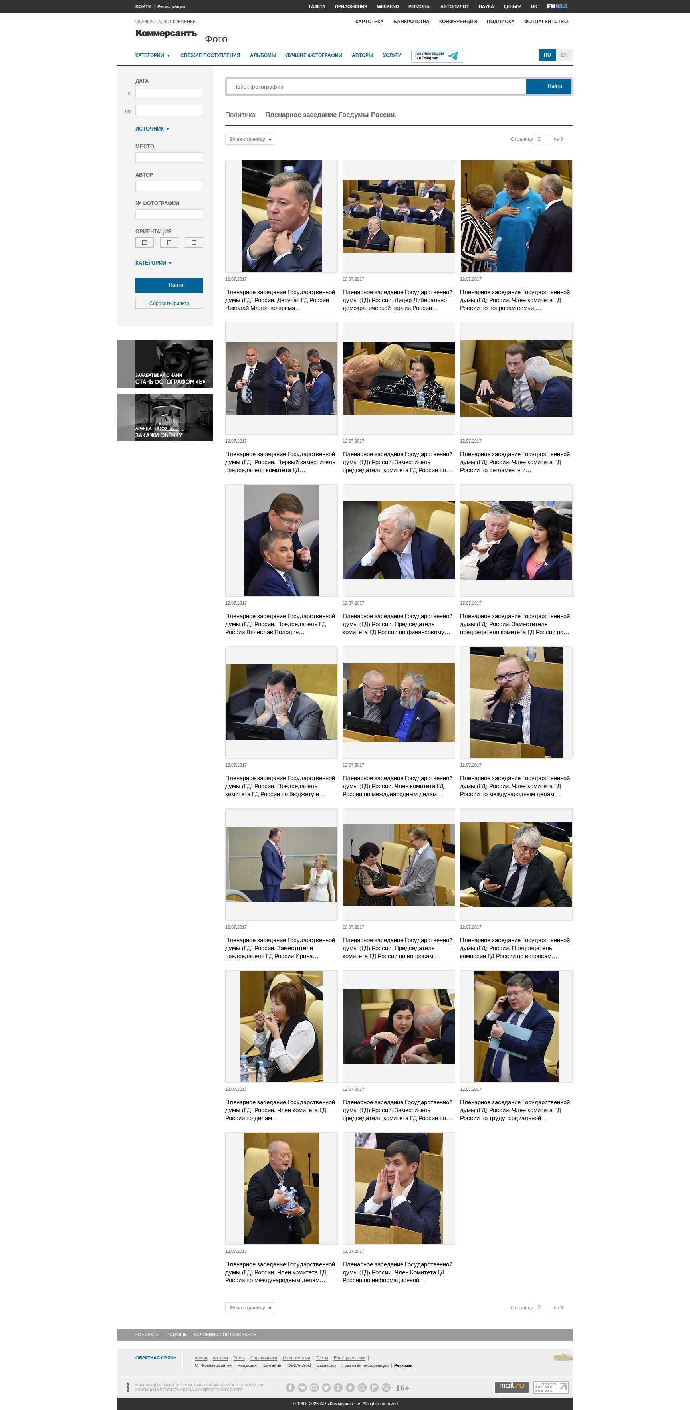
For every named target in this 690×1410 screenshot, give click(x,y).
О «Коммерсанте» (213, 1365)
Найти (175, 285)
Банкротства (411, 21)
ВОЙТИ (143, 6)
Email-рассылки (349, 1357)
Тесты (322, 1357)
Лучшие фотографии (314, 55)
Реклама (403, 1365)
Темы (239, 1357)
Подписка (501, 21)
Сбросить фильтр (169, 303)
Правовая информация (365, 1365)
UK (534, 6)
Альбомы (263, 55)
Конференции (458, 21)
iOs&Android (299, 1365)
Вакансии (326, 1365)
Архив (201, 1357)
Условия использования (225, 1334)
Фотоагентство (546, 21)
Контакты (147, 1334)
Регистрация (171, 6)
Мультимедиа (296, 1357)
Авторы (362, 55)
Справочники (263, 1357)
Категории (149, 55)
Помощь (176, 1334)
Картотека (369, 21)
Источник (149, 129)
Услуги (392, 55)
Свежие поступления (210, 55)
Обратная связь (155, 1357)
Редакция (247, 1365)
